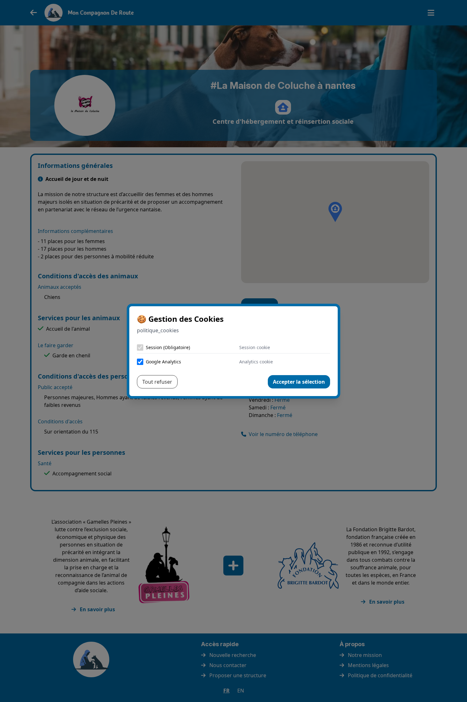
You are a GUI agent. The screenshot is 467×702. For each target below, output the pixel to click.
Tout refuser (157, 381)
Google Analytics (163, 362)
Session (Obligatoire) (168, 347)
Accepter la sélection (299, 381)
